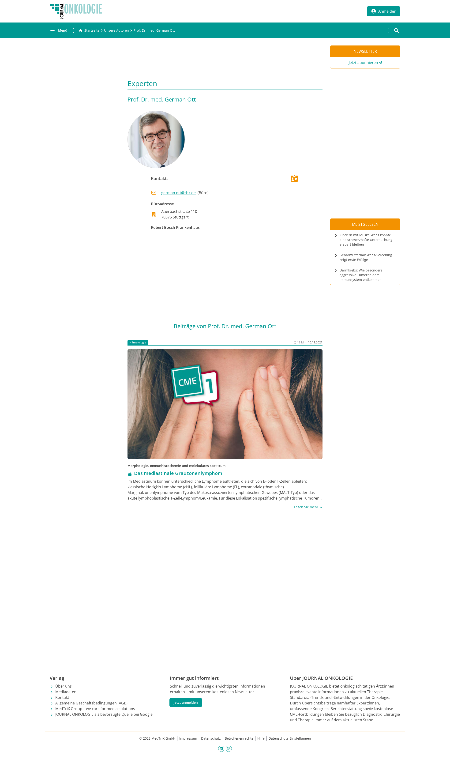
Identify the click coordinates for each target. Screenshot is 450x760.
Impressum (188, 738)
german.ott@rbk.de (178, 192)
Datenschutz (211, 738)
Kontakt (62, 697)
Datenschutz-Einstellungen (290, 738)
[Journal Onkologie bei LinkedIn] (221, 748)
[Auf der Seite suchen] (396, 30)
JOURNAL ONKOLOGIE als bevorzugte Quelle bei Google (104, 714)
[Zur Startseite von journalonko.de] (76, 11)
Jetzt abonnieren (363, 62)
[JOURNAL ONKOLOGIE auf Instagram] (228, 748)
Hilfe (261, 738)
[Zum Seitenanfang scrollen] (441, 751)
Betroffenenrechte (239, 738)
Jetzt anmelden (186, 702)
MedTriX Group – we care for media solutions (95, 708)
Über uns (63, 686)
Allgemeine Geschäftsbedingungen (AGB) (91, 703)
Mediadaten (65, 691)
